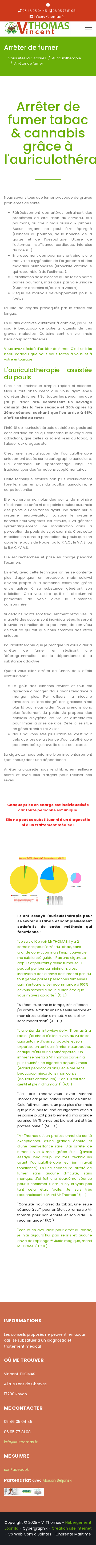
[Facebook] (48, 4)
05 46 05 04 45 (34, 10)
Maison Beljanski (57, 1480)
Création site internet (72, 1528)
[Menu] (88, 29)
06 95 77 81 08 (64, 10)
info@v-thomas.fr (49, 16)
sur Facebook (16, 1469)
